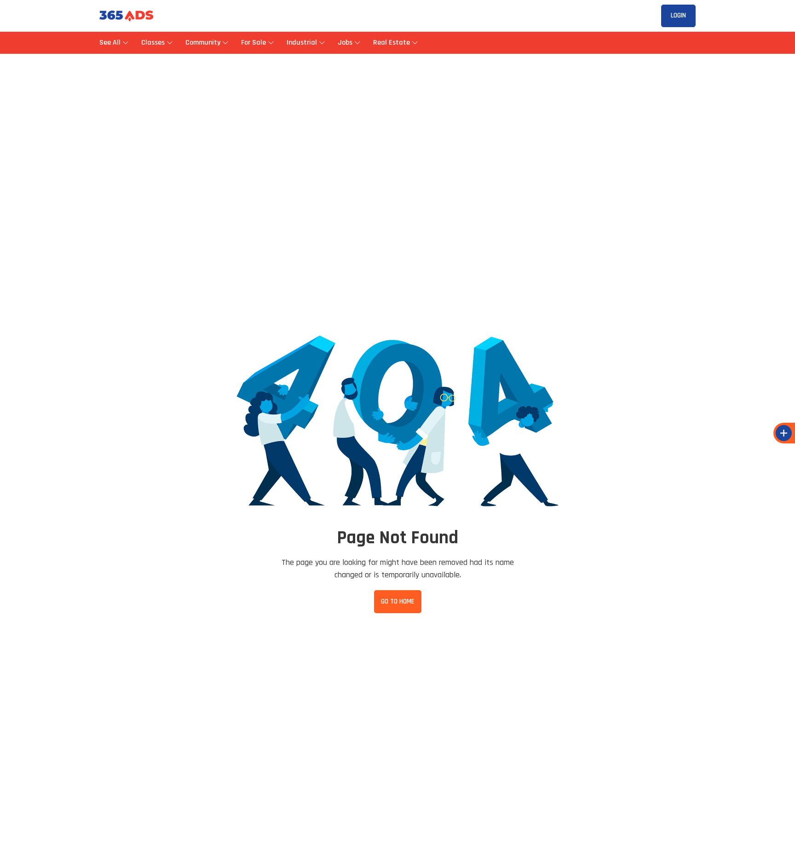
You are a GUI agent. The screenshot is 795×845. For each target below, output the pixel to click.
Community (202, 42)
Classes (153, 42)
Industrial (302, 42)
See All (110, 42)
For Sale (253, 42)
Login (678, 15)
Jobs (345, 42)
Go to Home (398, 601)
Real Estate (391, 42)
